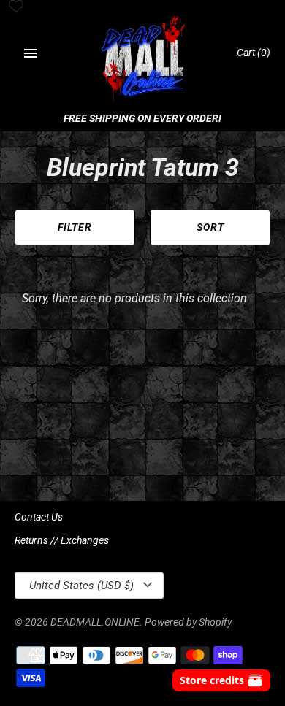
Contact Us (39, 517)
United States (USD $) (81, 585)
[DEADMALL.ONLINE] (143, 60)
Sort (210, 227)
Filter (75, 227)
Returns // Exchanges (62, 540)
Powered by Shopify (188, 622)
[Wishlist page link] (16, 7)
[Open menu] (31, 53)
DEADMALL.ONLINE (95, 622)
